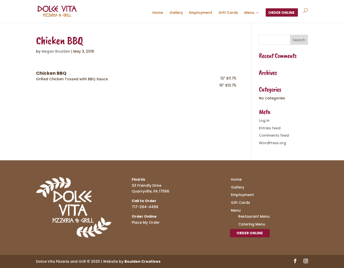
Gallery (176, 13)
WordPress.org (272, 142)
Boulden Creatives (142, 261)
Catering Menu (251, 224)
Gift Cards (228, 13)
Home (157, 13)
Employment (200, 13)
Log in (264, 120)
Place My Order (146, 222)
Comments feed (274, 135)
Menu (249, 13)
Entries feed (270, 128)
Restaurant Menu (254, 216)
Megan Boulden (56, 51)
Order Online (281, 13)
